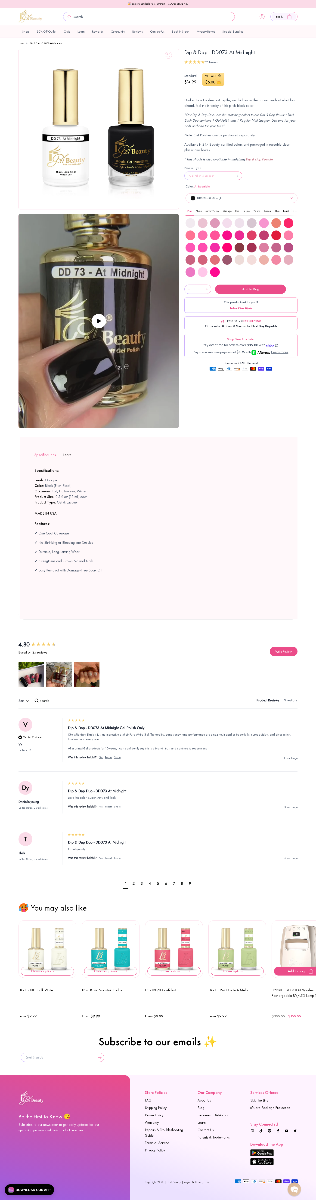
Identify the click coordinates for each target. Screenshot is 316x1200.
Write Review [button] (283, 651)
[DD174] (264, 260)
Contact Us (206, 1129)
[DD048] (239, 235)
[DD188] (288, 260)
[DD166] (252, 260)
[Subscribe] (99, 1057)
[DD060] (288, 235)
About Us (204, 1100)
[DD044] (190, 235)
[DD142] (190, 260)
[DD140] (276, 247)
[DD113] (252, 247)
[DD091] (239, 247)
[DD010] (252, 223)
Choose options (42, 971)
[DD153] (227, 260)
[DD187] (276, 260)
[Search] (69, 16)
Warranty (152, 1122)
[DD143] (203, 260)
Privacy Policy (155, 1150)
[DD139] (264, 247)
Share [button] (117, 757)
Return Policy (154, 1115)
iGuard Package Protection (270, 1107)
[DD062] (203, 247)
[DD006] (215, 223)
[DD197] (190, 272)
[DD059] (276, 235)
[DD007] (227, 223)
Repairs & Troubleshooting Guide (164, 1132)
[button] (283, 16)
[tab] (268, 701)
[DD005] (203, 223)
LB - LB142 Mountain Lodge (102, 990)
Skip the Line (259, 1100)
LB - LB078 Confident (160, 990)
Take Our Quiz (241, 308)
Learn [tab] (67, 454)
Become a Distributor (213, 1115)
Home (21, 43)
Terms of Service (157, 1142)
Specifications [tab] (45, 454)
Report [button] (108, 757)
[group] (43, 644)
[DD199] (215, 272)
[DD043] (288, 223)
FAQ (148, 1100)
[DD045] (203, 235)
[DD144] (215, 260)
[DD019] (264, 223)
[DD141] (288, 247)
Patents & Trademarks (214, 1137)
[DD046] (215, 235)
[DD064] (227, 247)
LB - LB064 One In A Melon (228, 990)
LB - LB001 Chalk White (36, 990)
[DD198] (203, 272)
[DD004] (190, 223)
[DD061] (190, 247)
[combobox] (149, 16)
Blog (201, 1107)
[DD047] (227, 235)
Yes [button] (101, 757)
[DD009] (239, 223)
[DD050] (264, 235)
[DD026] (276, 223)
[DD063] (215, 247)
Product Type (192, 168)
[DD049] (252, 235)
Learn (202, 1122)
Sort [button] (22, 700)
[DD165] (239, 260)
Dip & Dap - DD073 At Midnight (46, 43)
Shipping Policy (156, 1107)
